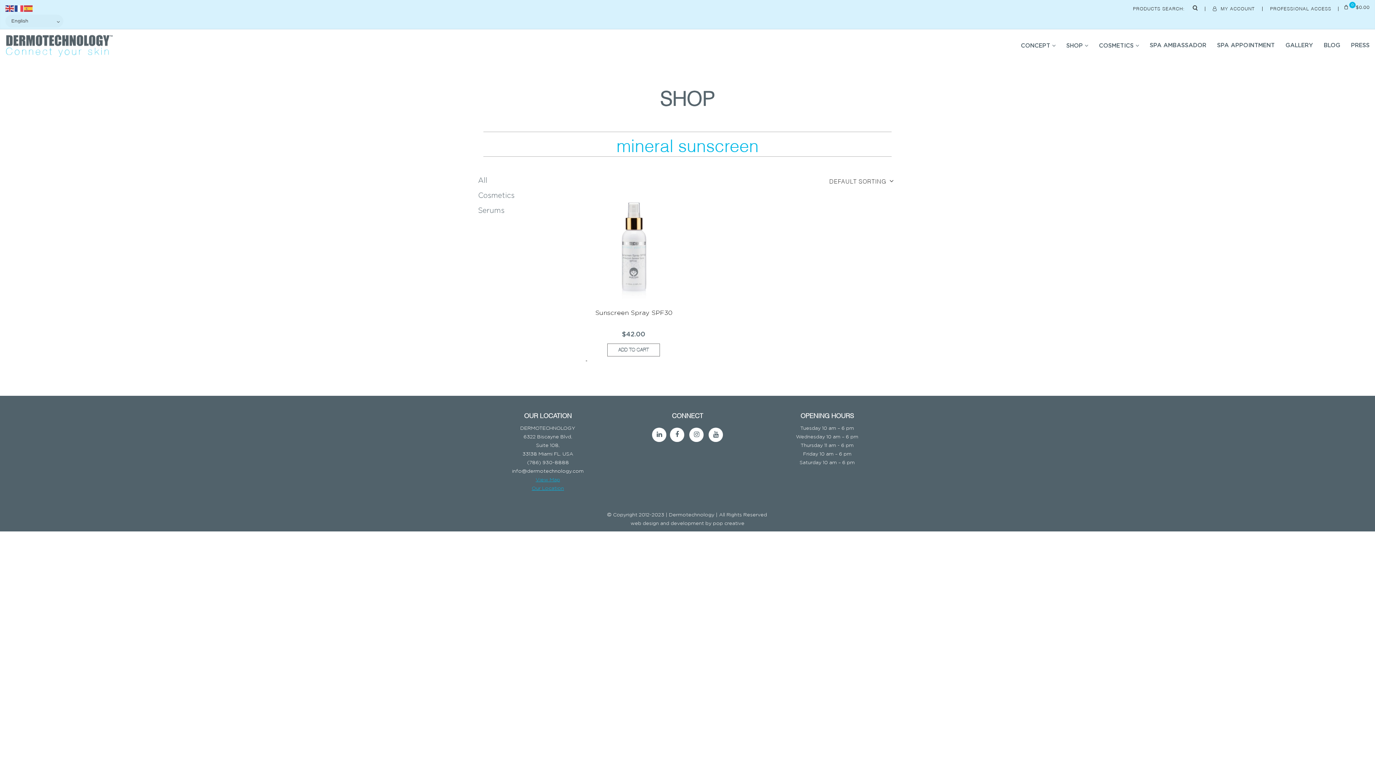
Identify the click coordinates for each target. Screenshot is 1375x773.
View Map (548, 479)
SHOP (1074, 46)
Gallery (1299, 45)
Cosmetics (496, 195)
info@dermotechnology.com (548, 471)
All (482, 180)
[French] (19, 8)
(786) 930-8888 (548, 462)
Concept (1035, 46)
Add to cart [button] (633, 350)
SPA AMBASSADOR (1178, 45)
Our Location (548, 488)
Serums (491, 210)
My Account (1237, 8)
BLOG (1332, 45)
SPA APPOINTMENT (1246, 45)
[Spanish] (28, 8)
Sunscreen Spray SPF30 (633, 313)
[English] (10, 8)
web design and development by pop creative (687, 523)
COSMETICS (1116, 46)
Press (1360, 45)
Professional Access (1301, 8)
